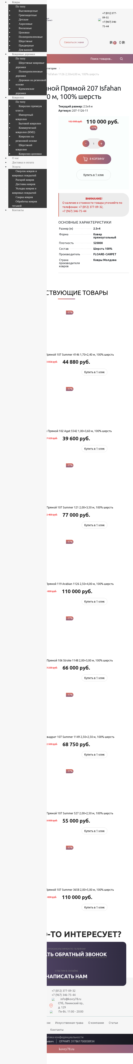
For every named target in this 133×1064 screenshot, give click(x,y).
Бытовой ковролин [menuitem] (30, 123)
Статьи (113, 1022)
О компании (96, 1022)
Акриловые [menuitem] (25, 23)
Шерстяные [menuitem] (25, 41)
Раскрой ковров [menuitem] (25, 179)
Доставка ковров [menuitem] (25, 184)
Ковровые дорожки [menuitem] (23, 54)
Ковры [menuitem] (16, 2)
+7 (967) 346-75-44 (74, 211)
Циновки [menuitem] (24, 32)
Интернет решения (110, 1041)
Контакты (57, 1029)
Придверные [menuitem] (26, 45)
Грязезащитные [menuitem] (28, 15)
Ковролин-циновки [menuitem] (30, 153)
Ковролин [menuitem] (18, 97)
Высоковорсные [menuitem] (28, 10)
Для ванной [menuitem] (26, 49)
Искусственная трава (69, 1022)
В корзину (97, 158)
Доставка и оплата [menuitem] (23, 162)
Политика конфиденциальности (62, 1037)
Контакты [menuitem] (18, 210)
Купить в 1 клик (93, 174)
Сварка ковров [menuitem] (24, 197)
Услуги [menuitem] (16, 166)
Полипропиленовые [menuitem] (31, 36)
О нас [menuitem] (15, 158)
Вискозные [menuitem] (25, 28)
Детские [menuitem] (23, 19)
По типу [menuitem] (20, 6)
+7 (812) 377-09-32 (91, 206)
